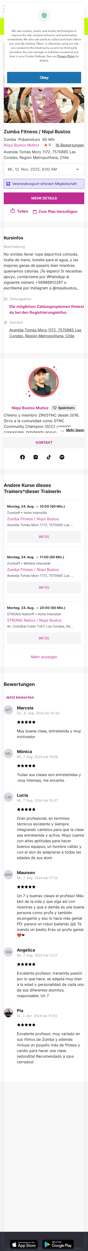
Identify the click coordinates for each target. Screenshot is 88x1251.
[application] (44, 625)
